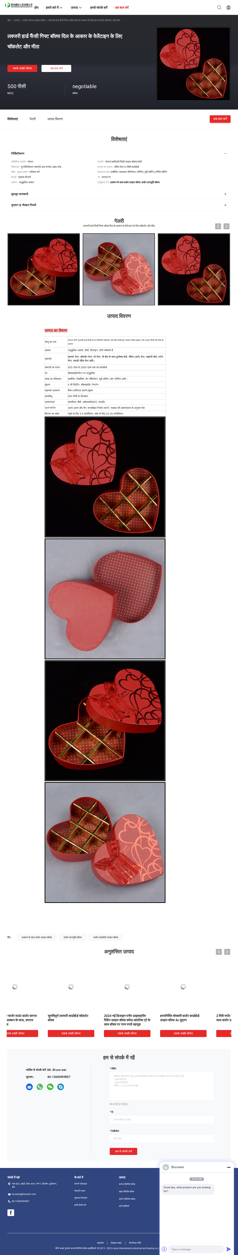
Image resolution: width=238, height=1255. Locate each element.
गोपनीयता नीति (135, 1243)
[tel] (71, 1087)
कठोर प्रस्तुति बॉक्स (73, 937)
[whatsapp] (39, 1087)
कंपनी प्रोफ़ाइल (80, 1183)
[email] (29, 1087)
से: (112, 1111)
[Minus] (228, 1167)
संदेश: (114, 1068)
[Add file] (164, 1249)
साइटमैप (100, 1243)
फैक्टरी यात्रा (79, 1191)
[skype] (60, 1087)
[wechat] (50, 1087)
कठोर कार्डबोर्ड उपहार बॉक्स (105, 937)
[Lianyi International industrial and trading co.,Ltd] (19, 4)
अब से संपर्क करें (123, 1151)
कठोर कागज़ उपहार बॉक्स (34, 20)
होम (9, 20)
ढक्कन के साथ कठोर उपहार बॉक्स (37, 937)
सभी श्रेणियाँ (124, 1206)
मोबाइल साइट (116, 1243)
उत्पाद (17, 20)
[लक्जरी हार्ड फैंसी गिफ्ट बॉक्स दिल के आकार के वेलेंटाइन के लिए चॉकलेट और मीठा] (193, 63)
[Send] (229, 1249)
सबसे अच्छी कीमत (22, 68)
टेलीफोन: (115, 1130)
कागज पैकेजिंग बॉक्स (127, 1184)
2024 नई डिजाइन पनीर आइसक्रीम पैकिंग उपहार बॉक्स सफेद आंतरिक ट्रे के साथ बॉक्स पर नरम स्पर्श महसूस (91, 1020)
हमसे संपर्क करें (80, 1205)
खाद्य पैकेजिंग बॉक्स (126, 1191)
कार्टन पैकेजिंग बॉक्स (127, 1199)
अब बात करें (56, 68)
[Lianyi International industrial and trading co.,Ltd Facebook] (10, 1212)
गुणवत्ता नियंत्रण (80, 1198)
